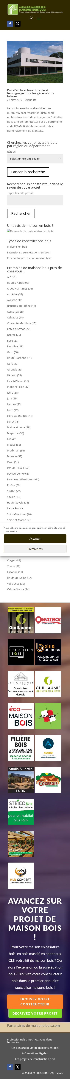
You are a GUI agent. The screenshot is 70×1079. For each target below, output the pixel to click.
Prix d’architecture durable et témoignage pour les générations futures (30, 93)
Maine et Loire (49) (18, 427)
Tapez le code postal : (20, 193)
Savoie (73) (13, 497)
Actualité (30, 100)
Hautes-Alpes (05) (18, 282)
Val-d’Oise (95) (16, 583)
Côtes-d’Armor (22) (18, 329)
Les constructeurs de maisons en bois (35, 1048)
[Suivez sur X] (18, 24)
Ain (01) (11, 277)
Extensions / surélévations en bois (28, 252)
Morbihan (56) (16, 450)
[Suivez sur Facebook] (10, 24)
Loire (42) (12, 410)
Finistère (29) (15, 346)
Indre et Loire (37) (18, 387)
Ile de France (15, 508)
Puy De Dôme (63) (18, 473)
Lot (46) (11, 439)
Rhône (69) (13, 485)
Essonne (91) (15, 572)
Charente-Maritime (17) (21, 323)
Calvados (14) (15, 317)
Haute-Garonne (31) (19, 358)
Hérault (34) (14, 375)
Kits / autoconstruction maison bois (29, 258)
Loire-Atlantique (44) (19, 415)
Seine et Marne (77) (19, 520)
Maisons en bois (17, 246)
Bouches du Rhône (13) (21, 306)
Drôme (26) (14, 334)
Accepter (35, 538)
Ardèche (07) (15, 294)
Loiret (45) (13, 421)
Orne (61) (13, 462)
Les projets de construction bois (35, 1059)
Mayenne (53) (15, 433)
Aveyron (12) (14, 300)
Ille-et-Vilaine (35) (18, 381)
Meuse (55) (14, 444)
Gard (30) (12, 352)
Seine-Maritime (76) (19, 514)
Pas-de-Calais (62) (18, 468)
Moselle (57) (14, 456)
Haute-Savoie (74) (18, 502)
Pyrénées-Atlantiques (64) (23, 479)
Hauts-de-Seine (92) (19, 578)
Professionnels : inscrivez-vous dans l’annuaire (29, 1041)
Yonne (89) (13, 566)
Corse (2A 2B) (15, 311)
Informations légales (35, 1053)
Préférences (35, 549)
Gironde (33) (14, 369)
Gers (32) (12, 363)
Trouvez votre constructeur (35, 1001)
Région (11, 151)
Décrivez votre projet (35, 1013)
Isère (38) (12, 392)
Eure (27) (12, 340)
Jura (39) (12, 398)
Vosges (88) (14, 560)
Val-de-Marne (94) (18, 589)
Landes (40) (14, 404)
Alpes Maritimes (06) (20, 288)
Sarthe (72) (14, 491)
